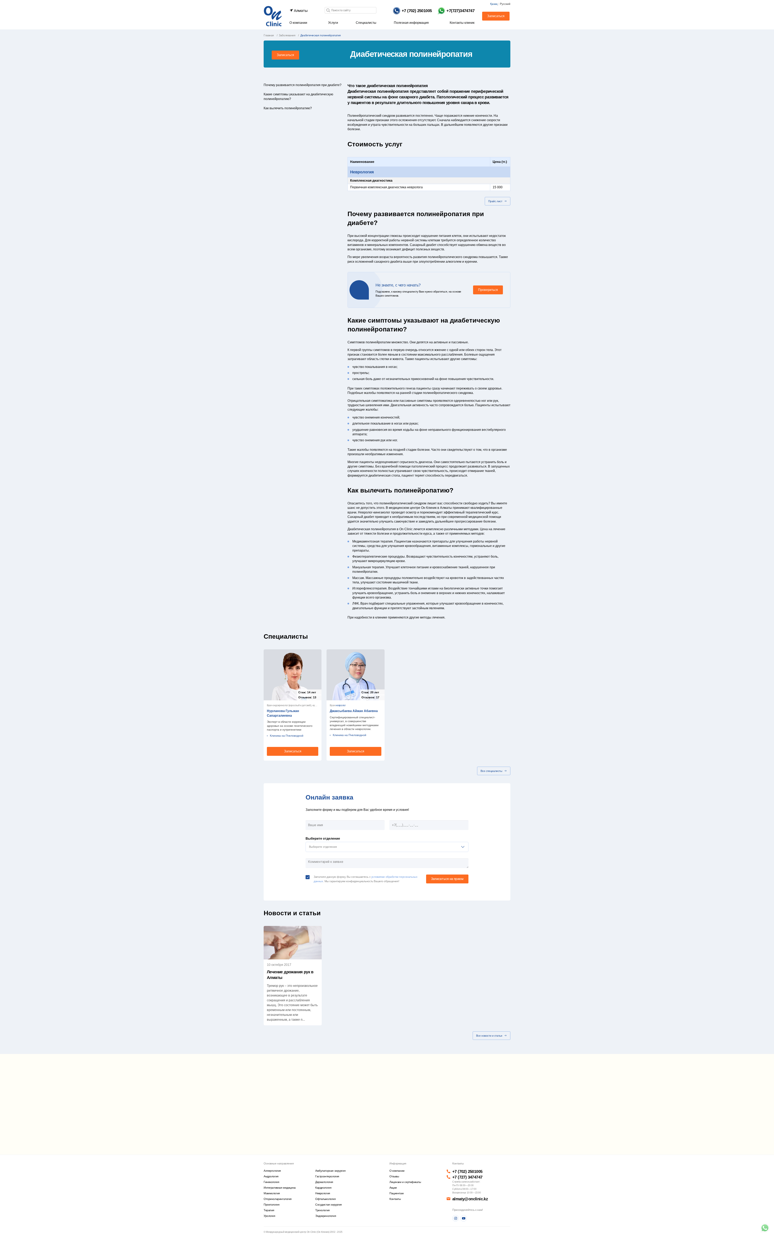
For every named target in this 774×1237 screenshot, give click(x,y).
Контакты (395, 1199)
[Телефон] (765, 1228)
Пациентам (396, 1193)
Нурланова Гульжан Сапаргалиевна (283, 713)
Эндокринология (325, 1215)
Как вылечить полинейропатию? (288, 108)
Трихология (322, 1210)
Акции (393, 1187)
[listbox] (387, 847)
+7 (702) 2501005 (467, 1171)
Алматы (300, 10)
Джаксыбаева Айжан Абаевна (354, 711)
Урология (269, 1215)
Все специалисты (491, 771)
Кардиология (323, 1187)
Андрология (271, 1176)
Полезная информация (411, 22)
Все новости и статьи (489, 1035)
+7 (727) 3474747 (467, 1177)
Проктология (271, 1204)
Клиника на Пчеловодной (286, 735)
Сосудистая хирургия (328, 1204)
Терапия (269, 1210)
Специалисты (366, 22)
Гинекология (271, 1182)
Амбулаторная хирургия (330, 1170)
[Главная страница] (273, 16)
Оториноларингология (278, 1199)
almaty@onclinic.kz (470, 1199)
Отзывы (394, 1176)
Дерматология (324, 1182)
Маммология (272, 1193)
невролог (340, 705)
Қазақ (493, 3)
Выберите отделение (323, 838)
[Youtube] (464, 1218)
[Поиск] (328, 10)
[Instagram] (456, 1218)
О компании (298, 22)
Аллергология (272, 1170)
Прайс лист (495, 201)
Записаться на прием (447, 879)
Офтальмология (325, 1199)
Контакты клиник (462, 22)
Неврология (362, 172)
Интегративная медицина (280, 1187)
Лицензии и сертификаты (405, 1182)
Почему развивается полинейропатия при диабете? (302, 85)
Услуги (333, 22)
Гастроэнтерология (327, 1176)
